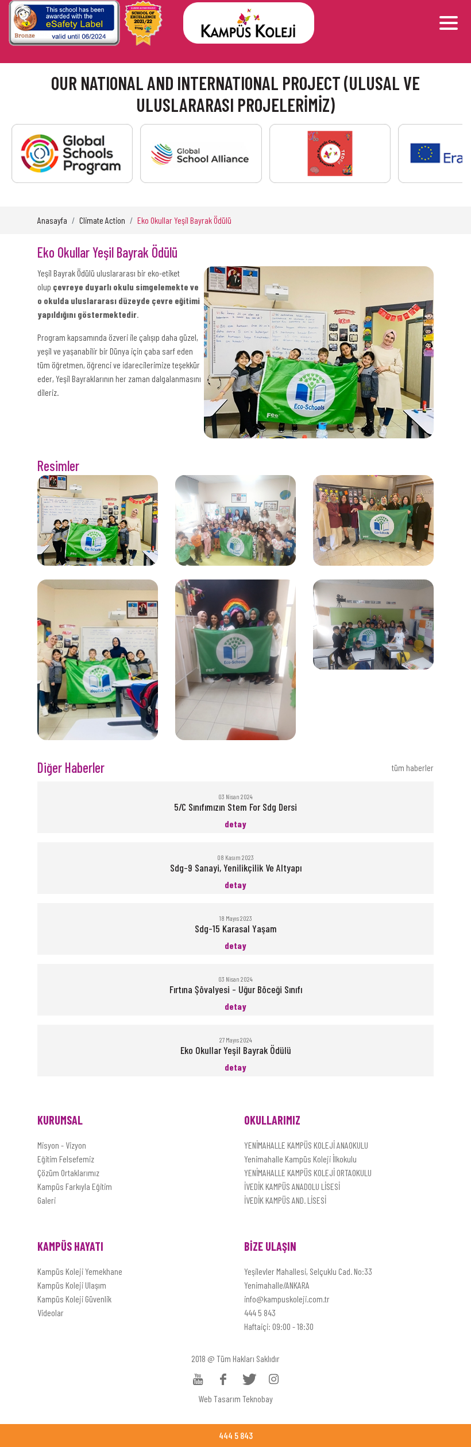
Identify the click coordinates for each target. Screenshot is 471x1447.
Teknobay (257, 1398)
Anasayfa (52, 220)
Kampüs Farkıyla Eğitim (74, 1186)
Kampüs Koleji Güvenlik (74, 1298)
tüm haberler (413, 767)
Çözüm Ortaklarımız (68, 1172)
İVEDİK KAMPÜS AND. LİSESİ (285, 1200)
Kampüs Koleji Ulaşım (71, 1284)
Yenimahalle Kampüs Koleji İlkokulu (300, 1158)
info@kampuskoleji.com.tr (287, 1298)
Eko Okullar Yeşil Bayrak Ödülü (184, 220)
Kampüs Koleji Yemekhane (79, 1271)
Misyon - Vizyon (61, 1144)
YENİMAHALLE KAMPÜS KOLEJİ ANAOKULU (306, 1144)
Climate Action (102, 220)
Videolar (50, 1312)
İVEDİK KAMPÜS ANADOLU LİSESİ (292, 1186)
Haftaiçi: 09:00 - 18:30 (279, 1326)
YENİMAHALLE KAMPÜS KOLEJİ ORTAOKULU (308, 1172)
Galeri (46, 1200)
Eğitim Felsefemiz (65, 1158)
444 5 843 (260, 1312)
